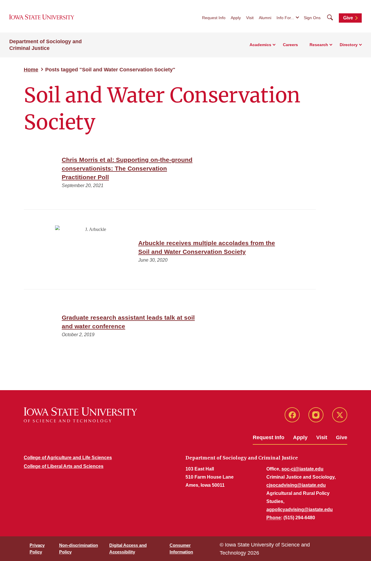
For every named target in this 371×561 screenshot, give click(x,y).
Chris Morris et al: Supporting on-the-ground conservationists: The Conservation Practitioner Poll (127, 168)
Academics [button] (260, 44)
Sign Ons (312, 17)
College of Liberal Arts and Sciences (63, 466)
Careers (290, 44)
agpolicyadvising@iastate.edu (299, 509)
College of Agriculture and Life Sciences (68, 457)
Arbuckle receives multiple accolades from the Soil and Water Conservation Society (206, 247)
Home (31, 70)
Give (348, 17)
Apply (236, 17)
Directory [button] (349, 44)
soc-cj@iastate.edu (302, 468)
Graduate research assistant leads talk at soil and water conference (128, 322)
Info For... (285, 17)
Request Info (213, 17)
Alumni (265, 17)
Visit (250, 17)
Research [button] (319, 44)
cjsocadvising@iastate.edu (296, 485)
